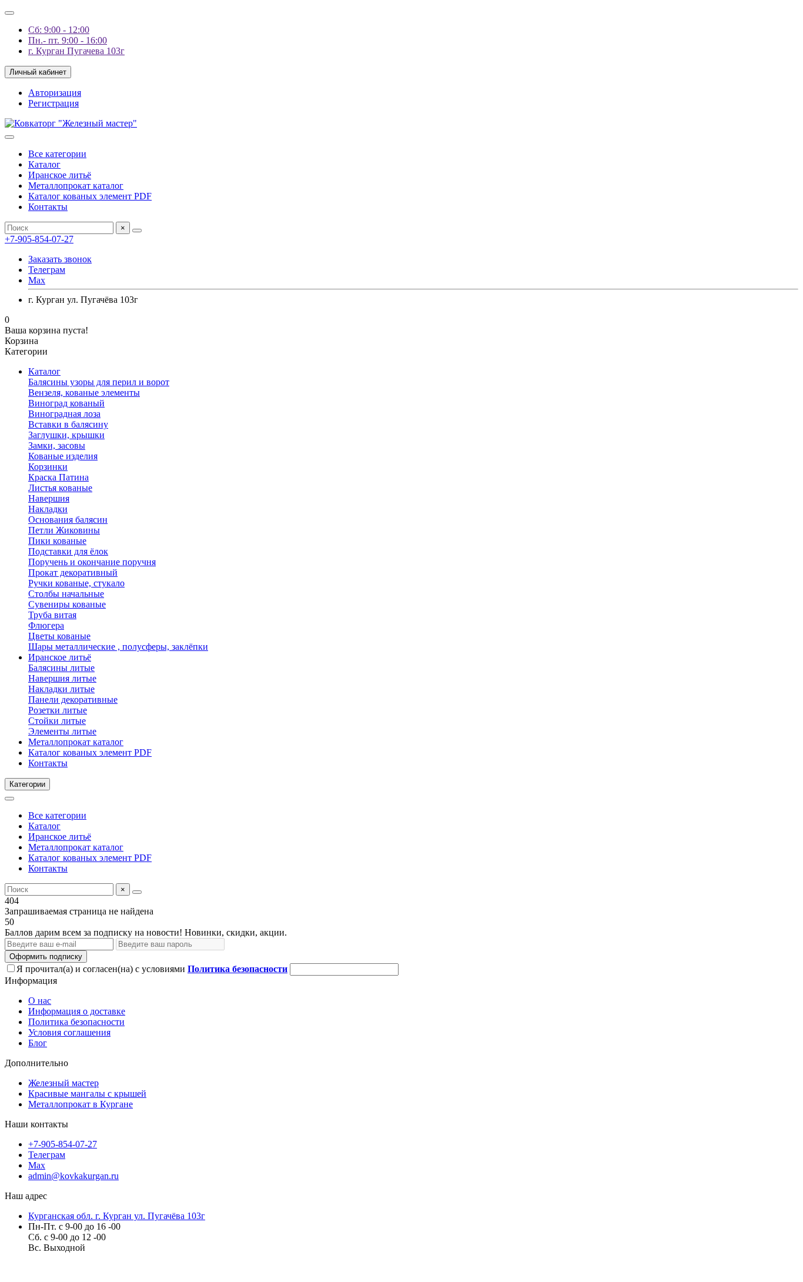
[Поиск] (137, 230)
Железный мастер (63, 1083)
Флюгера (46, 625)
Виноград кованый (66, 403)
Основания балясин (68, 520)
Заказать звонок (60, 259)
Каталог (44, 164)
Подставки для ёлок (68, 551)
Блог (37, 1043)
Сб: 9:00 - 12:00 (58, 30)
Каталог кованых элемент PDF (90, 196)
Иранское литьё (59, 175)
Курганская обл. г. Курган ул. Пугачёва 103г (116, 1216)
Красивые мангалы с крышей (87, 1094)
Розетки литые (57, 710)
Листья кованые (60, 488)
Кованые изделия (63, 456)
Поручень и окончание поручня (92, 562)
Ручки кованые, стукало (76, 583)
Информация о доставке (76, 1011)
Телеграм (46, 270)
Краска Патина (58, 477)
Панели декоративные (73, 700)
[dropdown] (9, 13)
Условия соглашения (69, 1032)
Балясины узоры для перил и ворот (98, 382)
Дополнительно (36, 1063)
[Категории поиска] (9, 137)
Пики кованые (57, 541)
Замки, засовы (56, 445)
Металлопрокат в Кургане (80, 1104)
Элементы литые (62, 731)
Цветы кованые (59, 636)
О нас (39, 1001)
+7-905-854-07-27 (39, 239)
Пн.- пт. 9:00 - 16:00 (67, 40)
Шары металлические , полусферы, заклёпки (118, 647)
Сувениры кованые (67, 604)
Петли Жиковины (64, 530)
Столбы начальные (66, 594)
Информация (31, 981)
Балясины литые (61, 668)
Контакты (48, 207)
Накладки (48, 509)
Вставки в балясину (68, 424)
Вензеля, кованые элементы (84, 393)
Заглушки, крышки (66, 435)
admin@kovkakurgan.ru (73, 1176)
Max (36, 280)
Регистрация (53, 103)
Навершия (48, 498)
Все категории (57, 154)
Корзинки (48, 467)
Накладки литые (61, 689)
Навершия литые (62, 678)
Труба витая (52, 615)
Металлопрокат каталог (75, 186)
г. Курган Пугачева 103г (76, 51)
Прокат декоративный (73, 572)
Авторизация (54, 93)
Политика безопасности (76, 1022)
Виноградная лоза (64, 414)
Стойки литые (57, 721)
